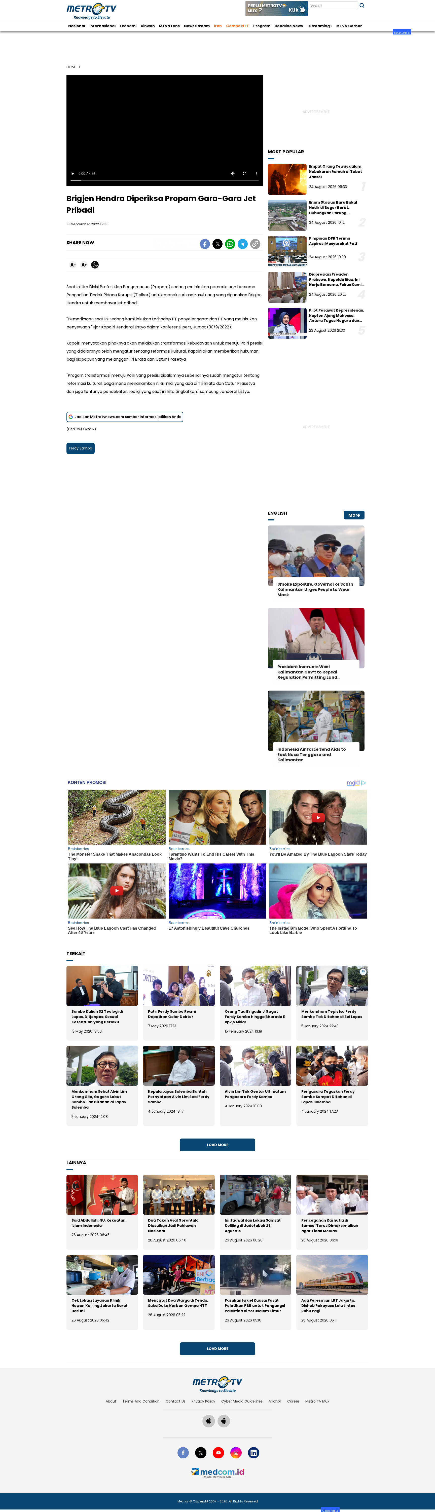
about (111, 1401)
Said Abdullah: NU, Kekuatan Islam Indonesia (98, 1223)
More (354, 515)
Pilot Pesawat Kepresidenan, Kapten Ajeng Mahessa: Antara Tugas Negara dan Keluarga (336, 318)
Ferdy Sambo (80, 448)
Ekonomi (128, 25)
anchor (275, 1401)
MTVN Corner (349, 25)
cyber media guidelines (242, 1401)
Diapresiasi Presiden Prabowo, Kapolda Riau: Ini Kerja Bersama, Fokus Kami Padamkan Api (335, 282)
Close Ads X (402, 32)
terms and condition (141, 1401)
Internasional (102, 25)
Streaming (319, 25)
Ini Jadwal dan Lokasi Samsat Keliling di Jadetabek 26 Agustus (253, 1225)
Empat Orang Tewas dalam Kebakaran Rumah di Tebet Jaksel (335, 171)
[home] (217, 1384)
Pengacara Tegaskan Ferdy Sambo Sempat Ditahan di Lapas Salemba (328, 1097)
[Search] (362, 5)
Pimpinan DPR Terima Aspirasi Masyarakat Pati (333, 241)
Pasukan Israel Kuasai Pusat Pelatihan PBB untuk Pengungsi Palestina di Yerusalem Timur (255, 1305)
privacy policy (203, 1401)
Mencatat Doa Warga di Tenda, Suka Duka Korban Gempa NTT (178, 1303)
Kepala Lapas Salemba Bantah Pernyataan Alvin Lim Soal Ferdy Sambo (178, 1097)
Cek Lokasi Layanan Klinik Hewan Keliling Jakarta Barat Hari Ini (99, 1305)
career (293, 1401)
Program (261, 25)
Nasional (76, 25)
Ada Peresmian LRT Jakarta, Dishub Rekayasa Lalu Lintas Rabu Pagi (328, 1305)
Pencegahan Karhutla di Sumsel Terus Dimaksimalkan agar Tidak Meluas (329, 1225)
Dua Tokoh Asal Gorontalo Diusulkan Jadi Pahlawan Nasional (173, 1225)
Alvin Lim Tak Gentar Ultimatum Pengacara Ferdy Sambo (255, 1094)
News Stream (197, 25)
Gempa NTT (237, 25)
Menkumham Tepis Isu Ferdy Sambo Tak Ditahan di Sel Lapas (331, 1014)
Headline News (289, 25)
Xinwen (148, 25)
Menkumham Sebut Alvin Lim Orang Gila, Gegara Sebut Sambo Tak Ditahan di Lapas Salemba (99, 1099)
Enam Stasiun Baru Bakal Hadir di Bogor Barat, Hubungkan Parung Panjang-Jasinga (333, 210)
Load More (217, 1144)
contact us (176, 1401)
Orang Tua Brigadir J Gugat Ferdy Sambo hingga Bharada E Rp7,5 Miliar (255, 1017)
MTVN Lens (169, 25)
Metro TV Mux (317, 1401)
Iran (218, 25)
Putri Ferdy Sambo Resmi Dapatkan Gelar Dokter (172, 1014)
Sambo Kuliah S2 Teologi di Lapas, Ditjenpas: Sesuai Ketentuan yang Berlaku (97, 1017)
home (71, 66)
